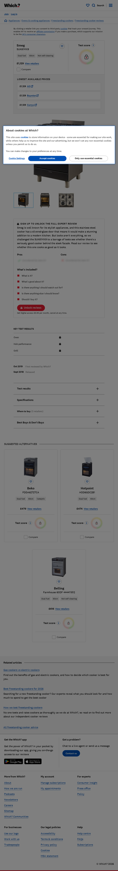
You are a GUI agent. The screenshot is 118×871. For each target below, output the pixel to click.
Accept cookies (47, 158)
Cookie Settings (17, 158)
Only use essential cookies (88, 158)
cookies (24, 137)
